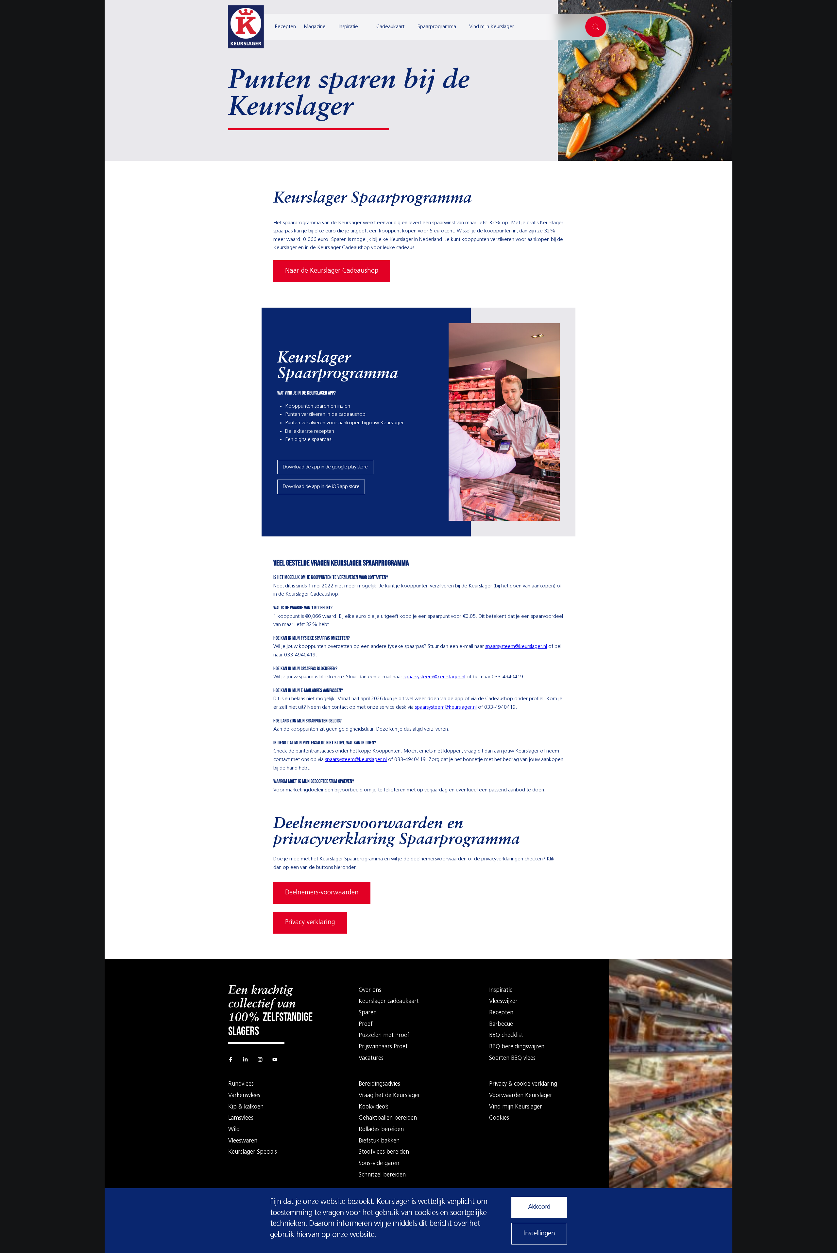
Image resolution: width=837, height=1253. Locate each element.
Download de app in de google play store (325, 467)
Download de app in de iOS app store (321, 486)
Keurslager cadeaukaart (389, 1002)
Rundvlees (241, 1084)
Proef (366, 1024)
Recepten (285, 26)
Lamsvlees (240, 1118)
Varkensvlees (244, 1096)
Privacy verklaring (310, 922)
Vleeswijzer (503, 1002)
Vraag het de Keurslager (389, 1096)
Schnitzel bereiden (382, 1175)
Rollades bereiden (381, 1130)
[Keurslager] (246, 26)
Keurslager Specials (252, 1152)
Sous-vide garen (379, 1164)
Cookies (499, 1118)
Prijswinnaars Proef (383, 1047)
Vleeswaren (242, 1141)
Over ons (370, 990)
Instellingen (539, 1233)
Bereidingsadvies (379, 1084)
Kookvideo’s (373, 1107)
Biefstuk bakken (379, 1141)
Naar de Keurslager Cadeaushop (331, 271)
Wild (234, 1130)
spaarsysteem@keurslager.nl (516, 646)
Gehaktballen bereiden (388, 1118)
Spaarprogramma (437, 26)
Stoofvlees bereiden (384, 1152)
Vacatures (371, 1058)
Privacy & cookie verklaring (523, 1084)
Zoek (595, 26)
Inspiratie (348, 26)
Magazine (315, 26)
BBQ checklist (506, 1036)
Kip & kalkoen (246, 1107)
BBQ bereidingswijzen (516, 1047)
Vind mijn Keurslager (491, 26)
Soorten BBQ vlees (512, 1058)
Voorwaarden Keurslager (520, 1096)
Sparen (368, 1013)
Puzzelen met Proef (384, 1036)
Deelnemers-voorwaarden (322, 892)
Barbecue (501, 1024)
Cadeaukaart (390, 26)
